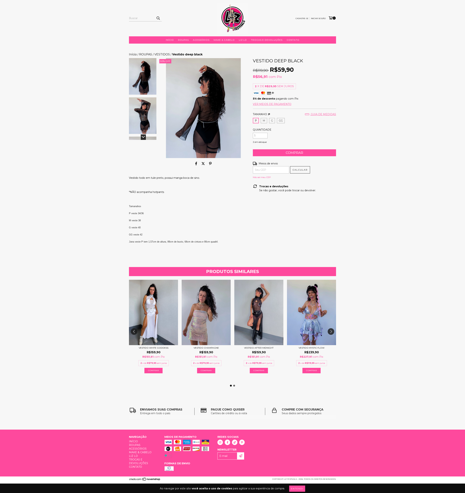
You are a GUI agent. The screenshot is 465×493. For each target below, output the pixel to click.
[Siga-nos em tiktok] (234, 442)
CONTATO (293, 40)
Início (133, 54)
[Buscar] (158, 18)
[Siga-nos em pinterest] (242, 442)
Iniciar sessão (318, 18)
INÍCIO (170, 40)
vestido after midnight (259, 347)
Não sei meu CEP (262, 177)
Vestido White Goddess (153, 347)
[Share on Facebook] (196, 163)
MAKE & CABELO (224, 40)
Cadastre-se (302, 18)
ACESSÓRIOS (201, 40)
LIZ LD (243, 40)
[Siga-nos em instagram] (220, 442)
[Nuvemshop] (145, 480)
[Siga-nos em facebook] (227, 442)
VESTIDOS (162, 54)
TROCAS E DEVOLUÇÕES (266, 40)
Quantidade (262, 129)
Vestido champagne (206, 347)
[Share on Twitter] (203, 163)
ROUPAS (183, 40)
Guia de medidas (323, 114)
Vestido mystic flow (311, 347)
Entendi (297, 488)
